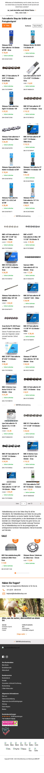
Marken (4, 709)
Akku (23, 626)
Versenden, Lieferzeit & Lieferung (11, 683)
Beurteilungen (16, 716)
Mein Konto (5, 665)
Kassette (4, 628)
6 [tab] (21, 573)
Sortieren (28, 26)
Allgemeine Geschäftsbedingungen (12, 701)
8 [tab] (23, 573)
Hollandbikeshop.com (22, 759)
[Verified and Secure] (6, 731)
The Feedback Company (8, 718)
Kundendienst (6, 678)
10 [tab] (26, 573)
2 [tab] (16, 573)
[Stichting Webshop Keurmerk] (10, 723)
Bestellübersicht (6, 667)
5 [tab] (20, 573)
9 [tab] (25, 573)
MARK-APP (37, 759)
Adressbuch (5, 670)
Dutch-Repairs (6, 706)
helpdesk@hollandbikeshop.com (17, 594)
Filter (7, 25)
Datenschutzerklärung (8, 699)
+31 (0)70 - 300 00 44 (14, 590)
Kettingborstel (8, 20)
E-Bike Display (25, 628)
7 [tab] (22, 573)
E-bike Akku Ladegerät (28, 630)
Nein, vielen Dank (20, 13)
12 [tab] (28, 573)
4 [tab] (19, 573)
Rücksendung (6, 686)
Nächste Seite (40, 503)
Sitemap (4, 704)
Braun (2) (9, 91)
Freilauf (4, 630)
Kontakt (4, 680)
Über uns (4, 696)
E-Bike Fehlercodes (7, 688)
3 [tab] (17, 573)
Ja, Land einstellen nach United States (20, 10)
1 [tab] (15, 573)
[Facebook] (3, 656)
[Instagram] (7, 656)
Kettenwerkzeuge (10, 17)
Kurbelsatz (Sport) (7, 626)
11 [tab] (27, 573)
